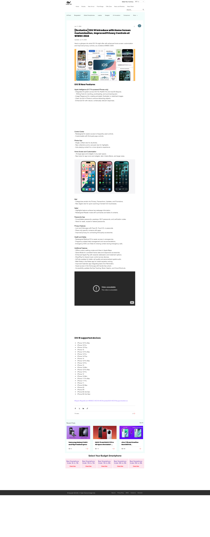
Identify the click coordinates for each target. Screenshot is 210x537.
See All (141, 422)
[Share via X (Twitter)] (79, 408)
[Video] (139, 25)
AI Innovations (116, 15)
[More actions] (134, 26)
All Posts (69, 15)
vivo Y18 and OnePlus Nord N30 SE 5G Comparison (129, 443)
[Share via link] (87, 408)
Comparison (127, 15)
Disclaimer (140, 492)
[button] (139, 1)
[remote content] (104, 116)
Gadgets (107, 15)
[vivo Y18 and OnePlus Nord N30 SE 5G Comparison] (131, 432)
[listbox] (139, 1)
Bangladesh (77, 15)
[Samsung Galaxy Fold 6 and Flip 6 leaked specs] (78, 432)
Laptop (100, 15)
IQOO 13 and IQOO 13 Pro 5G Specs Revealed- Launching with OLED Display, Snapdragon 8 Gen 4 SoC (104, 443)
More (134, 15)
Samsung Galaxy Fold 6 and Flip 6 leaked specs (78, 443)
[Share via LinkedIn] (83, 408)
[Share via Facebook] (75, 408)
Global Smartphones (89, 15)
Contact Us (133, 492)
